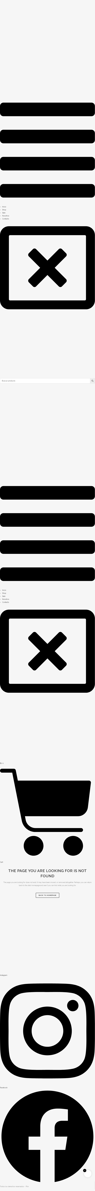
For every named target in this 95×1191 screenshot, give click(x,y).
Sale (3, 213)
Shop (4, 210)
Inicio (4, 207)
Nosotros (5, 216)
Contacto (5, 219)
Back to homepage (47, 895)
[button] (47, 150)
